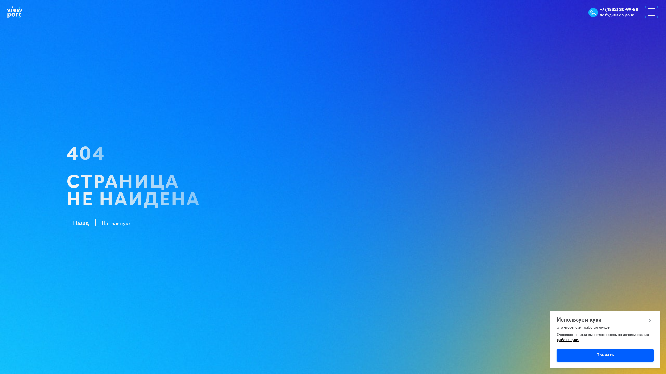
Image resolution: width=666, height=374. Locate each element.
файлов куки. (568, 340)
